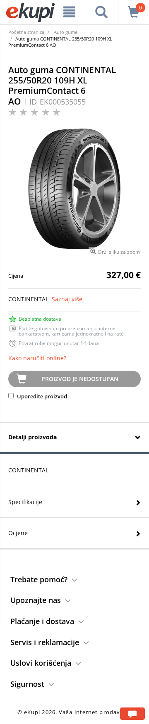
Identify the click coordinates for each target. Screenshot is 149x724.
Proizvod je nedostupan (79, 379)
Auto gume (65, 32)
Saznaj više (67, 299)
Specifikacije (25, 502)
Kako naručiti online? (37, 358)
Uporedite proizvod (41, 396)
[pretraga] (101, 12)
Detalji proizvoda (32, 437)
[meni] (69, 12)
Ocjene (18, 533)
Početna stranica (26, 32)
